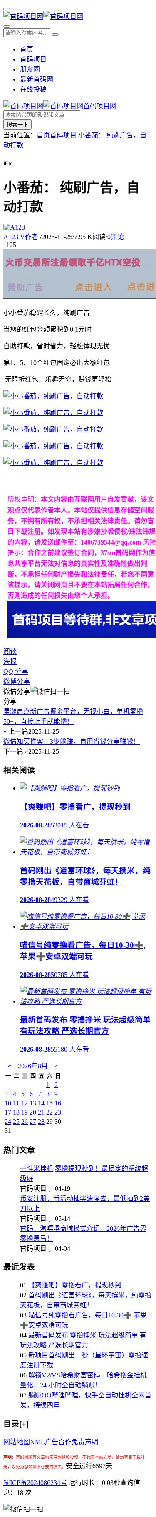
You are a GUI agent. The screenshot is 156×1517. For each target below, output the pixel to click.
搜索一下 (17, 125)
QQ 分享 (15, 671)
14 (41, 1103)
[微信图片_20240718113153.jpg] (53, 429)
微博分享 (16, 681)
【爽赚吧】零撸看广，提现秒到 (74, 1285)
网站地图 (16, 1441)
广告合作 (58, 1441)
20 (33, 1112)
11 (16, 1103)
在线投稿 (33, 89)
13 (33, 1103)
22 (49, 1112)
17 (8, 1112)
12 (24, 1103)
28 (41, 1121)
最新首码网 (36, 79)
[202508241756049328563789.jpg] (53, 396)
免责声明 (85, 1441)
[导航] (6, 9)
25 (16, 1121)
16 (57, 1103)
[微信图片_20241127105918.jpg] (53, 412)
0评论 (115, 236)
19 (24, 1112)
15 (49, 1103)
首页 (26, 49)
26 (24, 1121)
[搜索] (6, 26)
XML (37, 1441)
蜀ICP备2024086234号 (35, 1482)
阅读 (10, 651)
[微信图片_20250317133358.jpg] (53, 462)
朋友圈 (30, 69)
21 (41, 1112)
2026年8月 (33, 1066)
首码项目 (33, 59)
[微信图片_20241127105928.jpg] (53, 446)
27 (33, 1121)
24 (8, 1121)
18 (16, 1112)
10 (8, 1103)
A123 (20, 236)
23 (57, 1112)
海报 (10, 661)
